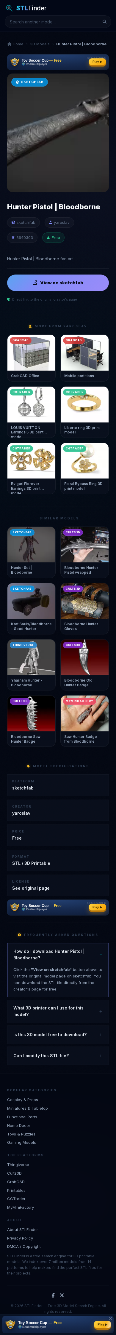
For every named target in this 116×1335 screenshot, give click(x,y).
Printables (16, 1190)
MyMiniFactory (20, 1207)
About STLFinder (22, 1229)
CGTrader (16, 1198)
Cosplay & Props (22, 1099)
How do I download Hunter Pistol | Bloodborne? (49, 954)
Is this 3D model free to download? (50, 1034)
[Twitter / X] (61, 1295)
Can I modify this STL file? (41, 1055)
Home (17, 44)
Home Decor (18, 1125)
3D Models (40, 44)
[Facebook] (53, 1295)
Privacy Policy (20, 1238)
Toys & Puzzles (21, 1134)
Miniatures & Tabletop (27, 1108)
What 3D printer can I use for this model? (48, 1011)
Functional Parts (22, 1116)
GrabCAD (16, 1181)
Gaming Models (21, 1142)
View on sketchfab (61, 282)
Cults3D (14, 1173)
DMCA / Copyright (24, 1246)
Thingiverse (18, 1164)
